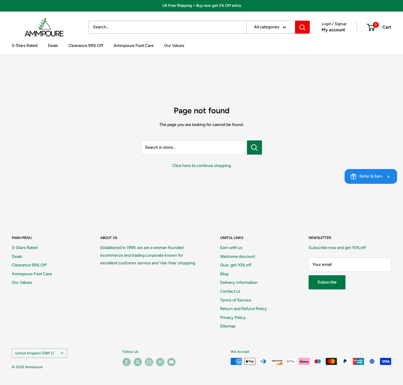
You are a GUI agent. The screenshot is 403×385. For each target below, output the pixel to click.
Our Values (174, 45)
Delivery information (239, 282)
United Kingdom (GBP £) (34, 353)
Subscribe (327, 282)
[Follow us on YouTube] (171, 362)
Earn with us (231, 247)
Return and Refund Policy (243, 308)
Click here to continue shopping (201, 165)
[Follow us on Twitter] (138, 362)
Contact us (230, 291)
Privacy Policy (233, 317)
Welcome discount (237, 256)
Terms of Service (235, 300)
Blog (224, 273)
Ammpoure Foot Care (134, 45)
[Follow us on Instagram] (149, 362)
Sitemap (227, 326)
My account (333, 29)
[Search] (302, 27)
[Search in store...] (254, 147)
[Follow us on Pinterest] (160, 362)
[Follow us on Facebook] (126, 362)
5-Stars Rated (24, 45)
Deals (53, 45)
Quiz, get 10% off (235, 265)
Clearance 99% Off (85, 45)
